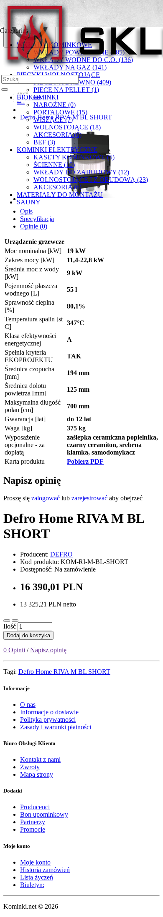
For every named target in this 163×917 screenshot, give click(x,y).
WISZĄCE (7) (53, 119)
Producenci (35, 806)
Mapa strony (36, 774)
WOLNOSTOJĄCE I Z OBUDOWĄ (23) (90, 179)
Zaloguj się (37, 98)
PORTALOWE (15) (60, 112)
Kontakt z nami (40, 759)
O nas (28, 704)
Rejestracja (37, 96)
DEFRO (61, 554)
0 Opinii (14, 650)
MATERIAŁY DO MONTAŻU (60, 194)
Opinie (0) (33, 226)
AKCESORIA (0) (57, 134)
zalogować (45, 498)
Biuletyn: (32, 884)
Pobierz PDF (85, 461)
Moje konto (35, 862)
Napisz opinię (48, 650)
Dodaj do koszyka (28, 635)
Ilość (9, 626)
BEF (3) (44, 142)
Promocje (32, 829)
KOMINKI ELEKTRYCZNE (57, 149)
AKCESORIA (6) (57, 187)
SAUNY (29, 202)
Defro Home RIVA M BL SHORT (64, 671)
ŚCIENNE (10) (54, 164)
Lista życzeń (36, 877)
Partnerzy (32, 821)
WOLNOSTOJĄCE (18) (67, 127)
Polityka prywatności (48, 719)
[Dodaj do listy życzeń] (6, 620)
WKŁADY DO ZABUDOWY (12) (81, 172)
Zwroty (30, 766)
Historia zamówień (45, 869)
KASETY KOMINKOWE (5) (74, 157)
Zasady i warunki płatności (55, 727)
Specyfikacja (37, 218)
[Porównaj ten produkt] (15, 620)
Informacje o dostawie (49, 712)
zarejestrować (89, 498)
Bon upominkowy (44, 814)
